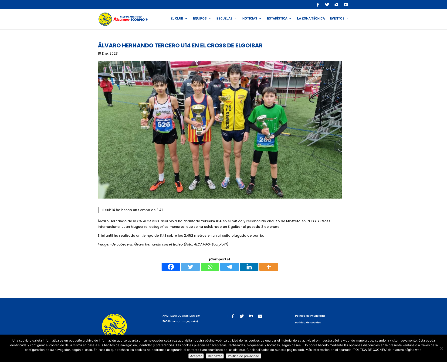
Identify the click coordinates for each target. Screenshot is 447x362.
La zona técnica (311, 18)
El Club (177, 18)
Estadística (277, 18)
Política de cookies (308, 322)
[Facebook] (171, 267)
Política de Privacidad (310, 316)
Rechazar (215, 356)
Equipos (200, 18)
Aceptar (196, 356)
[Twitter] (190, 267)
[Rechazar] (441, 348)
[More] (268, 267)
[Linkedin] (249, 267)
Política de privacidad (243, 356)
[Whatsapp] (210, 267)
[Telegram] (229, 267)
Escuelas (225, 18)
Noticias (249, 18)
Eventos (337, 18)
